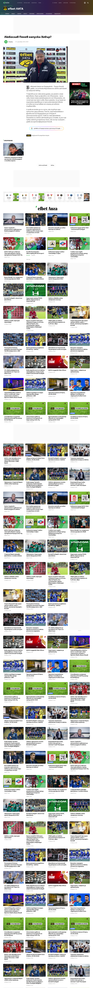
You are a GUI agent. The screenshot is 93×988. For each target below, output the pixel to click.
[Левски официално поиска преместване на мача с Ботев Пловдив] (57, 474)
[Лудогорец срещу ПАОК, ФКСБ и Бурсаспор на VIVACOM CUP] (35, 290)
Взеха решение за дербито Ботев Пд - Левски (35, 348)
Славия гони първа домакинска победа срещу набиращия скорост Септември (79, 254)
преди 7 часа (51, 255)
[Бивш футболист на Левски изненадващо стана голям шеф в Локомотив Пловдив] (35, 362)
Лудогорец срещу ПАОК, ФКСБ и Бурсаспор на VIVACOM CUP (34, 299)
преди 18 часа (29, 280)
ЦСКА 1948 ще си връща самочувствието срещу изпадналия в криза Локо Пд (13, 253)
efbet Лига (47, 208)
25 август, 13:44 (73, 461)
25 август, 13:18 (7, 485)
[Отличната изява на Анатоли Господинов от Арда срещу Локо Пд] (35, 408)
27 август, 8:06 (73, 327)
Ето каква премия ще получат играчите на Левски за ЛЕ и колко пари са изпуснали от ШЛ (34, 230)
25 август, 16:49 (7, 464)
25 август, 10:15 (73, 487)
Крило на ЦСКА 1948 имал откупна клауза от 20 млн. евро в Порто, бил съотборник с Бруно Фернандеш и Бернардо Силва (35, 324)
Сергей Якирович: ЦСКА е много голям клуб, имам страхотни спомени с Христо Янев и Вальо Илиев (13, 395)
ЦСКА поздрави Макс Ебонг (57, 370)
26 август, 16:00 (51, 351)
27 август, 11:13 (51, 301)
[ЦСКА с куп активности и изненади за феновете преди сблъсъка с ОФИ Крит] (13, 450)
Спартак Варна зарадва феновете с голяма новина (35, 278)
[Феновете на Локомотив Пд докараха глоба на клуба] (57, 339)
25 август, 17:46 (73, 420)
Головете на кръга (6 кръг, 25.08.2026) (79, 417)
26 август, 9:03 (51, 372)
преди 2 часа (7, 232)
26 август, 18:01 (7, 352)
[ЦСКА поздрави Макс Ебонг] (57, 362)
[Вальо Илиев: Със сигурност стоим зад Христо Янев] (13, 269)
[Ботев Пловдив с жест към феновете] (13, 290)
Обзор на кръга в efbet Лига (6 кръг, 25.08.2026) (35, 459)
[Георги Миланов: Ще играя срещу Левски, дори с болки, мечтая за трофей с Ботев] (79, 312)
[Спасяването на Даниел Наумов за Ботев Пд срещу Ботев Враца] (13, 408)
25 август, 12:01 (29, 488)
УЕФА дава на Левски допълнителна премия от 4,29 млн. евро (56, 322)
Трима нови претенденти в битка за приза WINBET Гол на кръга (79, 102)
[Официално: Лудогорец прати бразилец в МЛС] (57, 269)
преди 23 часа (7, 301)
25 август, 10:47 (51, 487)
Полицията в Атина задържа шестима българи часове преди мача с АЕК (13, 349)
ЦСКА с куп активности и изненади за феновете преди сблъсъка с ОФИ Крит (12, 460)
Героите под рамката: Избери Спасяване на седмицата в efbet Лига (78, 394)
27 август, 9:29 (51, 325)
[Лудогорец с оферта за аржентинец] (79, 362)
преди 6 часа (73, 231)
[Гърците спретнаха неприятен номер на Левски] (79, 450)
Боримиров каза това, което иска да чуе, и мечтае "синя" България (78, 483)
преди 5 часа (51, 231)
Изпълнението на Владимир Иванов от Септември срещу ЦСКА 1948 (57, 418)
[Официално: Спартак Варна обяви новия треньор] (13, 474)
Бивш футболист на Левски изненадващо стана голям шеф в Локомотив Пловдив (35, 371)
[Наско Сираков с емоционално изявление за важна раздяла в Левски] (13, 219)
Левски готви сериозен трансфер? (12, 321)
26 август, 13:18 (7, 375)
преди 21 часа (51, 280)
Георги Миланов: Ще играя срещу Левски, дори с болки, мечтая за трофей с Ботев (79, 323)
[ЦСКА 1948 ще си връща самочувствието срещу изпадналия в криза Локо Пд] (13, 243)
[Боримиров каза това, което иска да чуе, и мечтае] (79, 474)
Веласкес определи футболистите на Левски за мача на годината (79, 349)
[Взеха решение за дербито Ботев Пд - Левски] (35, 339)
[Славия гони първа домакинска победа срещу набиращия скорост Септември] (79, 243)
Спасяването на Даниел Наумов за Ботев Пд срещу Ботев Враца (13, 418)
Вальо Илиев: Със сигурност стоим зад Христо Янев (13, 278)
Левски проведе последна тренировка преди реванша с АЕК (34, 394)
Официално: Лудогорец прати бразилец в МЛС (56, 278)
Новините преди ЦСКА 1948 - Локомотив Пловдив (79, 228)
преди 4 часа (29, 234)
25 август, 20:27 (29, 397)
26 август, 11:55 (29, 375)
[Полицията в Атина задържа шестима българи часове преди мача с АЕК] (13, 339)
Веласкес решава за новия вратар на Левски (56, 228)
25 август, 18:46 (51, 396)
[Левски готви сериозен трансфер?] (13, 312)
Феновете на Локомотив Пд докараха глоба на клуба (57, 348)
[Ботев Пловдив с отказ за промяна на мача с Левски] (57, 450)
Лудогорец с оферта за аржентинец (78, 371)
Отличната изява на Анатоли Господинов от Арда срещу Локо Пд (34, 418)
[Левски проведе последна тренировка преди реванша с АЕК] (35, 384)
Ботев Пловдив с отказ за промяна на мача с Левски (57, 459)
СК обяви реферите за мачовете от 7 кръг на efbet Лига (11, 371)
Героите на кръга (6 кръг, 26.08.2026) (56, 393)
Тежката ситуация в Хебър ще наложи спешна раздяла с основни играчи (13, 159)
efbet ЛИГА (15, 8)
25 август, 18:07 (73, 397)
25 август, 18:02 (7, 421)
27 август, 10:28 (7, 324)
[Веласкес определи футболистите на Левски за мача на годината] (79, 339)
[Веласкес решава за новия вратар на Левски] (57, 219)
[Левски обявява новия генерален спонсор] (57, 290)
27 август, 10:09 (29, 330)
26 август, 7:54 (73, 373)
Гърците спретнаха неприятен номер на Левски (79, 459)
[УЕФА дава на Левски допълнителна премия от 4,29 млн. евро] (57, 312)
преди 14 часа (7, 280)
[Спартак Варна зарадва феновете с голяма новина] (35, 269)
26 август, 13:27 (73, 352)
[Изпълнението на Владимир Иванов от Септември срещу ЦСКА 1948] (57, 408)
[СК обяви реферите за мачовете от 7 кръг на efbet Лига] (13, 362)
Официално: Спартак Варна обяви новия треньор (13, 483)
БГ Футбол (10, 5)
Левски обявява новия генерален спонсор (55, 298)
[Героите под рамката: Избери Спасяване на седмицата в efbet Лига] (79, 384)
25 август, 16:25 (29, 461)
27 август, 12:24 (29, 303)
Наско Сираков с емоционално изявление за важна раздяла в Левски (13, 229)
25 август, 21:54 (7, 399)
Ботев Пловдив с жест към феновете (13, 298)
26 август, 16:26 (29, 351)
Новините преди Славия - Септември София (56, 252)
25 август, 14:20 (51, 461)
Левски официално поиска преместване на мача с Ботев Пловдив (56, 483)
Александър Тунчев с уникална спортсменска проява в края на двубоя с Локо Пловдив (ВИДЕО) (34, 484)
